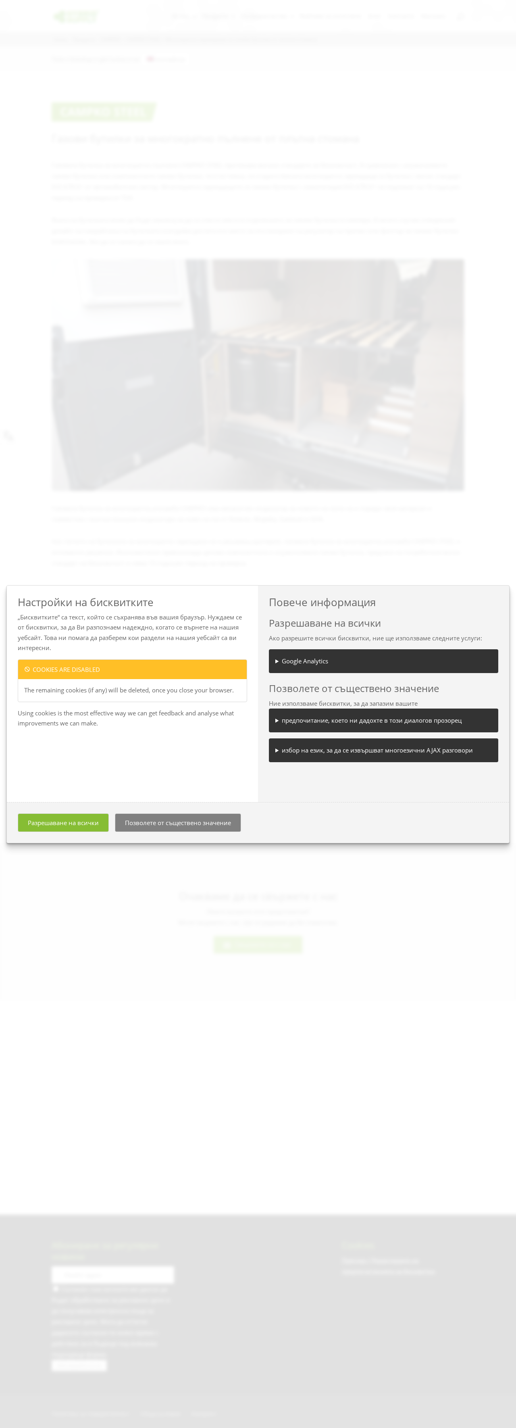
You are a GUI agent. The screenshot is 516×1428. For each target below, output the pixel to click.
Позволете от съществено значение (178, 823)
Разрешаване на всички (63, 823)
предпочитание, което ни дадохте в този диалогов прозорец (372, 720)
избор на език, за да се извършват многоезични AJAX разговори (377, 750)
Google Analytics (305, 661)
